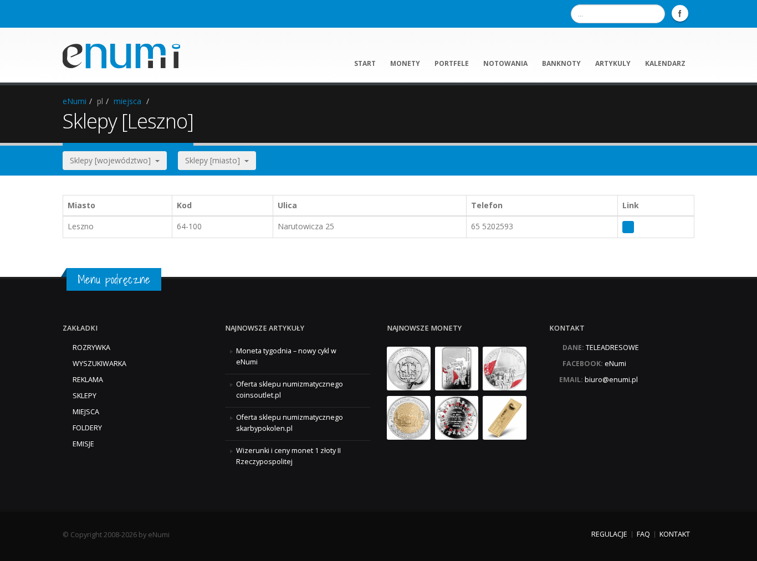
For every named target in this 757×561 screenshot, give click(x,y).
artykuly (613, 63)
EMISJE (83, 444)
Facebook (680, 13)
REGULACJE (609, 534)
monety (405, 63)
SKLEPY (84, 395)
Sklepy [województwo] (112, 160)
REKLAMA (88, 379)
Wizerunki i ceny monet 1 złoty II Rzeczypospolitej (288, 456)
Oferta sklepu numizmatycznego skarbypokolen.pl (289, 423)
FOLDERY (87, 428)
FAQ (643, 534)
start (365, 63)
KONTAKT (674, 534)
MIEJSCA (86, 411)
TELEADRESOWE (612, 347)
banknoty (561, 63)
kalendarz (665, 63)
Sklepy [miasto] (214, 160)
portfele (451, 63)
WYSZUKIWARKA (99, 363)
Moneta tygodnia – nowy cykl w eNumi (286, 356)
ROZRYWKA (91, 347)
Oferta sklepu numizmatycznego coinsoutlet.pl (289, 389)
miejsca (127, 101)
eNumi (74, 101)
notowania (505, 63)
